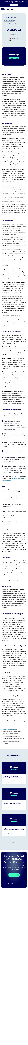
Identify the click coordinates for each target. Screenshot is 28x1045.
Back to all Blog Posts (11, 17)
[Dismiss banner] (26, 1)
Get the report (14, 4)
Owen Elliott (15, 38)
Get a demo (13, 875)
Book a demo (5, 719)
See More (13, 842)
